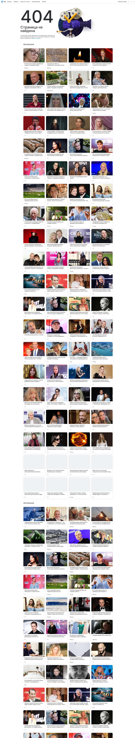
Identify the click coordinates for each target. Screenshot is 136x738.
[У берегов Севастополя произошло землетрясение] (102, 352)
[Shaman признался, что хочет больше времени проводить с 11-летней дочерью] (34, 420)
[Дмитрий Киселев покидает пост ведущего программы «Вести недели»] (34, 81)
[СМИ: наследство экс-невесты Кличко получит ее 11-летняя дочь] (34, 352)
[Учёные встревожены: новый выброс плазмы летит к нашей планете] (79, 443)
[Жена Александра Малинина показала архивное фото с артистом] (56, 239)
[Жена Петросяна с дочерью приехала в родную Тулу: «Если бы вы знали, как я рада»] (79, 81)
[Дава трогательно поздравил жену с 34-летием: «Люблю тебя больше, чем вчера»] (56, 397)
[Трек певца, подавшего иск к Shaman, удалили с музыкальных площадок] (79, 675)
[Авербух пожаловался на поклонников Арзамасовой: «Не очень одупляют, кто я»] (79, 194)
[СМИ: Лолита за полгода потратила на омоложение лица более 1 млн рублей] (102, 465)
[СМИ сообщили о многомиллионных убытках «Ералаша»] (34, 465)
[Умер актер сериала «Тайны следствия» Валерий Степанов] (56, 488)
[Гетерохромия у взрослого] (102, 623)
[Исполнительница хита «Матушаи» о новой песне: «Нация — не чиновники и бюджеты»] (34, 171)
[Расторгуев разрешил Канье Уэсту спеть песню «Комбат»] (56, 556)
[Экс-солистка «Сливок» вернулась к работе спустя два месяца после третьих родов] (34, 601)
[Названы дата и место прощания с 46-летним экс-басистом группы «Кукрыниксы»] (34, 653)
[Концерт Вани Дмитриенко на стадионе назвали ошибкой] (102, 675)
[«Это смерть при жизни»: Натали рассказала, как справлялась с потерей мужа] (56, 104)
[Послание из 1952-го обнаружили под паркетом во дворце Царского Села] (56, 58)
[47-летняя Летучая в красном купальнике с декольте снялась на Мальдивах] (102, 556)
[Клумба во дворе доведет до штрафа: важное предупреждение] (56, 217)
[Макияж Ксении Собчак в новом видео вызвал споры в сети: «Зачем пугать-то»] (56, 284)
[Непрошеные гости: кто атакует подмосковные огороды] (102, 104)
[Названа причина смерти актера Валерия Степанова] (56, 352)
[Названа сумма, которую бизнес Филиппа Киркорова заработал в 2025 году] (56, 533)
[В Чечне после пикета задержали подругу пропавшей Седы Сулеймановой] (34, 58)
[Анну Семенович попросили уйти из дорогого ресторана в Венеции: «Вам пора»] (102, 58)
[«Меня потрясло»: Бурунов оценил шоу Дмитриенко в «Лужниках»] (79, 601)
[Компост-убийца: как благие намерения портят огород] (56, 623)
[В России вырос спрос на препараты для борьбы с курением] (79, 217)
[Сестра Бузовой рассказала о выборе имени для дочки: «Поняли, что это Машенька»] (102, 420)
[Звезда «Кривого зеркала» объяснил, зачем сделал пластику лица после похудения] (79, 420)
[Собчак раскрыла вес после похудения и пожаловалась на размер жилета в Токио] (79, 330)
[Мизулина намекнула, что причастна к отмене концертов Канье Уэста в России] (102, 171)
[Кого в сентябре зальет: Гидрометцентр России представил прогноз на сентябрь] (34, 194)
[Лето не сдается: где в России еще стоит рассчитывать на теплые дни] (79, 556)
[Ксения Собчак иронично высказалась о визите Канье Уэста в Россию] (56, 375)
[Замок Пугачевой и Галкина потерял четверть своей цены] (102, 307)
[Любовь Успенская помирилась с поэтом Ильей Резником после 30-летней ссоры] (79, 375)
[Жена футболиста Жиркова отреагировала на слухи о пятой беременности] (79, 284)
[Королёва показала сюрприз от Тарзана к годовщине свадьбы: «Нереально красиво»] (56, 171)
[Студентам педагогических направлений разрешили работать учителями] (34, 623)
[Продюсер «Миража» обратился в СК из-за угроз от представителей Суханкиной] (56, 601)
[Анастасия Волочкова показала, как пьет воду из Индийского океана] (56, 307)
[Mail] (2, 1)
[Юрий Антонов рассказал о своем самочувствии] (79, 104)
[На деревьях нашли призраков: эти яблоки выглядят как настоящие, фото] (102, 217)
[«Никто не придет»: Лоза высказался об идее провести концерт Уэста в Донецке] (102, 510)
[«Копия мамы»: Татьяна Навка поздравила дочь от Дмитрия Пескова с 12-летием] (56, 126)
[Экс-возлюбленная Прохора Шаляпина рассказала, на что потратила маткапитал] (102, 578)
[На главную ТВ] (4, 1)
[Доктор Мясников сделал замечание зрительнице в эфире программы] (34, 488)
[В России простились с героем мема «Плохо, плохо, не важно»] (34, 556)
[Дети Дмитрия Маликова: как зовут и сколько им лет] (34, 578)
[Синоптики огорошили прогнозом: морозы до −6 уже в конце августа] (79, 262)
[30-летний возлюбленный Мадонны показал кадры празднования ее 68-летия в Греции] (56, 420)
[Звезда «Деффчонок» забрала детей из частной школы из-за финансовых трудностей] (34, 510)
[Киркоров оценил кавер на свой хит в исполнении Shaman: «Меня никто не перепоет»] (102, 284)
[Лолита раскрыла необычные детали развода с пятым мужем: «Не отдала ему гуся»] (34, 239)
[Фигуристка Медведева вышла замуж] (79, 171)
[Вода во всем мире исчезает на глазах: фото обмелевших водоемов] (102, 601)
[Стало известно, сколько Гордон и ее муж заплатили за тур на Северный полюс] (102, 126)
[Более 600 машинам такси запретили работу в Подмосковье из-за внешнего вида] (34, 284)
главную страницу (35, 38)
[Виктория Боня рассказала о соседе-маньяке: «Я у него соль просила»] (56, 443)
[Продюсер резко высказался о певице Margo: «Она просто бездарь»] (102, 488)
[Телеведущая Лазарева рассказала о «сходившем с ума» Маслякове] (79, 578)
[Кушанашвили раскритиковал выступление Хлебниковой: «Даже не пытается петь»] (56, 149)
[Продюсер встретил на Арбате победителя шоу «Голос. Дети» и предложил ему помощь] (34, 126)
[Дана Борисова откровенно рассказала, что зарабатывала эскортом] (34, 307)
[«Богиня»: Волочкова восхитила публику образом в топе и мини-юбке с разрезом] (79, 307)
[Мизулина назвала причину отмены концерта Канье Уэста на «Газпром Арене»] (102, 533)
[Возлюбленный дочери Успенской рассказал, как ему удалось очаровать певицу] (102, 194)
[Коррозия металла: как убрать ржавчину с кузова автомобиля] (79, 510)
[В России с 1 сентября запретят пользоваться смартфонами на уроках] (79, 352)
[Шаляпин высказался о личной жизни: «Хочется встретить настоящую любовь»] (56, 194)
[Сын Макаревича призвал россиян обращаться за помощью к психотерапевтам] (102, 330)
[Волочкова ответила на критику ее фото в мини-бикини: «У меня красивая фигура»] (34, 104)
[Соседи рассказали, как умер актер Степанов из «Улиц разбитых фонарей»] (34, 533)
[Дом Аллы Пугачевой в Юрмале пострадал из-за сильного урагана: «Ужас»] (34, 397)
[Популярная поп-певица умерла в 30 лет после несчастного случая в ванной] (79, 58)
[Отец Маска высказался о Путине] (34, 330)
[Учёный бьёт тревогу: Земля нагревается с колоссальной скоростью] (79, 488)
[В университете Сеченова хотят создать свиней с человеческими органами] (34, 149)
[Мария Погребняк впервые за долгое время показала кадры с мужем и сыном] (79, 397)
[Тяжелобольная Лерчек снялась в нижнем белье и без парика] (79, 465)
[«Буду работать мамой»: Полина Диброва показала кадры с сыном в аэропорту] (34, 375)
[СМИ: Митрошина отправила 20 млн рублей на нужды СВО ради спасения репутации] (102, 443)
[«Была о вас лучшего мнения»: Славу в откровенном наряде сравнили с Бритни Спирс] (56, 262)
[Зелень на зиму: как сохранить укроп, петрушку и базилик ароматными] (56, 81)
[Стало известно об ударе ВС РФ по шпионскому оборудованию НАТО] (102, 653)
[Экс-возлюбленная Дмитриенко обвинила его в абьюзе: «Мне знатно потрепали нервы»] (102, 149)
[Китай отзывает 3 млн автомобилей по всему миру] (56, 675)
